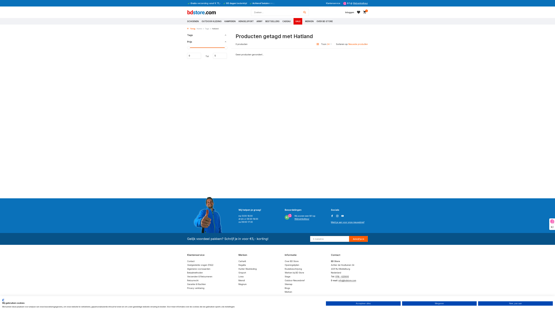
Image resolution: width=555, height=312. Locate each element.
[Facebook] (332, 216)
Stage (287, 276)
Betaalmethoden (195, 272)
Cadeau (286, 21)
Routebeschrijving (293, 269)
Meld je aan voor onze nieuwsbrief (347, 222)
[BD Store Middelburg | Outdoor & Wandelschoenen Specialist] (201, 12)
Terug (192, 29)
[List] (317, 44)
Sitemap (288, 284)
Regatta (242, 265)
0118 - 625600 (342, 276)
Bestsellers (272, 21)
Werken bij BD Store (294, 272)
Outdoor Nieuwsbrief (295, 280)
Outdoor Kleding (212, 21)
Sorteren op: (342, 44)
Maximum (220, 56)
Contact (191, 261)
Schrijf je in (358, 239)
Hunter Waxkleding (247, 269)
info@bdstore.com (347, 280)
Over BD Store (325, 21)
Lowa (241, 276)
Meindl (241, 280)
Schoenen (193, 21)
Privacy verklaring (195, 288)
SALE (297, 21)
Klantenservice (333, 3)
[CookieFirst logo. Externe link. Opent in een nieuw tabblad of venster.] (3, 300)
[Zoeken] (305, 12)
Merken (309, 21)
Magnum (242, 284)
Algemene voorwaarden (198, 269)
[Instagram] (337, 216)
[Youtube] (342, 216)
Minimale (194, 56)
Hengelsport (246, 21)
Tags (207, 29)
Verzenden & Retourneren (199, 276)
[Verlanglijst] (358, 12)
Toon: (324, 44)
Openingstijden (292, 265)
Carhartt (242, 261)
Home (199, 29)
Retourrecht (192, 280)
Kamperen (230, 21)
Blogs (287, 288)
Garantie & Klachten (196, 284)
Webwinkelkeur (360, 3)
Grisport (242, 272)
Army (259, 21)
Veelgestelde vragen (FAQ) (200, 265)
